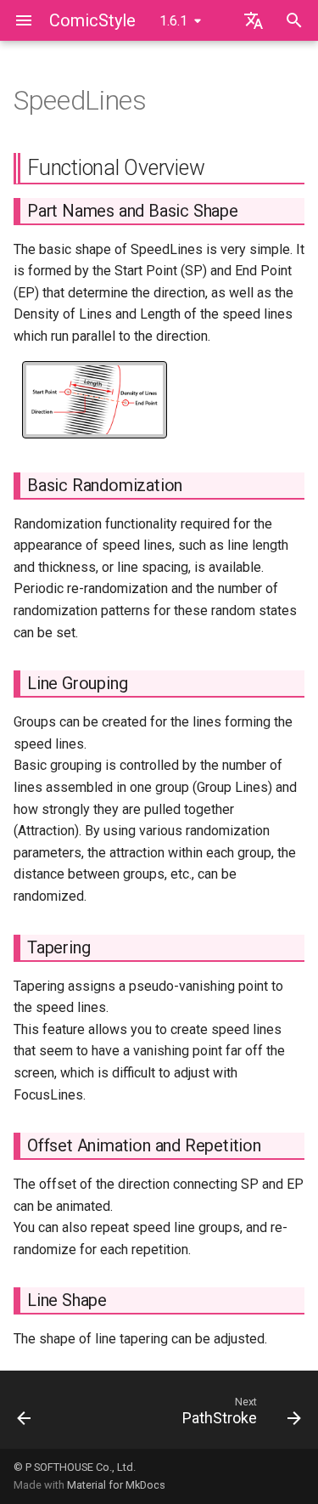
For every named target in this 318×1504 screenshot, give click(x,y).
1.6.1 (173, 21)
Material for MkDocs (116, 1485)
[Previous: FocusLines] (24, 1415)
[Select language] (254, 20)
